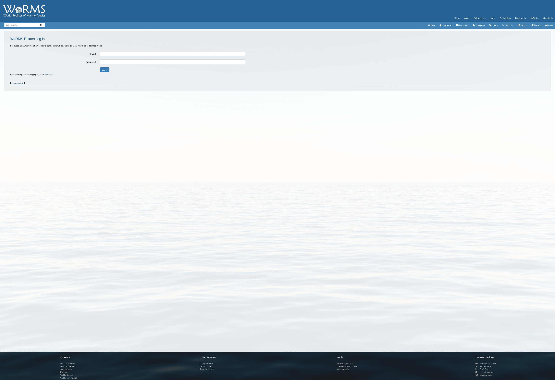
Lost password (17, 83)
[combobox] (21, 25)
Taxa (432, 25)
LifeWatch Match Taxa (347, 366)
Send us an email (488, 363)
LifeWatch (534, 18)
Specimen (480, 25)
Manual (537, 25)
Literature (446, 25)
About (467, 18)
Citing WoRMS (206, 363)
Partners (64, 372)
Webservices (343, 369)
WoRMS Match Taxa (346, 363)
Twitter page (485, 366)
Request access (207, 369)
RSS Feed (484, 369)
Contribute (548, 18)
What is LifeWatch (68, 366)
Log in (550, 25)
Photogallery (505, 18)
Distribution (463, 25)
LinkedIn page (486, 372)
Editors (494, 25)
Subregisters (479, 18)
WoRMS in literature (69, 378)
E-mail (93, 54)
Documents (520, 18)
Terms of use (205, 366)
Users (492, 18)
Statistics (509, 25)
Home (457, 18)
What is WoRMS (67, 363)
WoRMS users (66, 375)
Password (91, 62)
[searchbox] (20, 25)
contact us (49, 75)
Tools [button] (523, 25)
